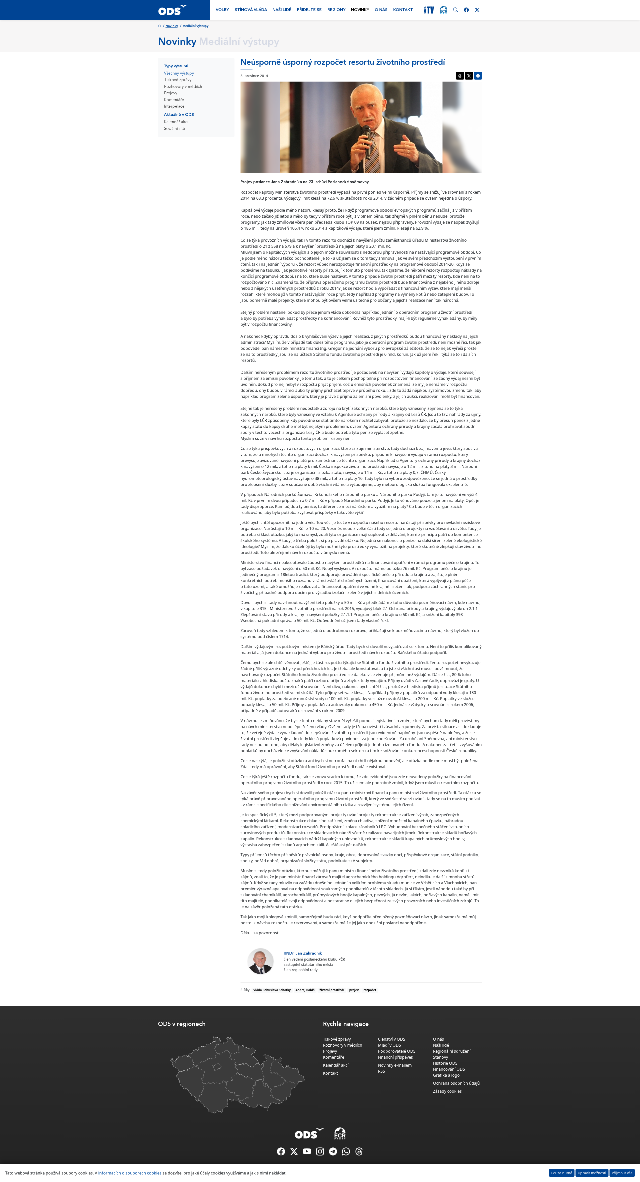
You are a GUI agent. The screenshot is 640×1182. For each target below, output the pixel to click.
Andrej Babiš (305, 990)
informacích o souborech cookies (130, 1173)
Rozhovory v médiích (183, 87)
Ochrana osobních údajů (456, 1083)
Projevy (170, 93)
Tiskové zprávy (178, 80)
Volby (222, 10)
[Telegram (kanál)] (333, 1153)
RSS (381, 1071)
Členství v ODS (391, 1039)
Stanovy (440, 1057)
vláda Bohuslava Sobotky (272, 990)
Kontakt (403, 10)
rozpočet (370, 990)
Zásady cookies (447, 1091)
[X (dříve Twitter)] (294, 1153)
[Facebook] (281, 1153)
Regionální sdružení (451, 1051)
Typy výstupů (176, 66)
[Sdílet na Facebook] (478, 76)
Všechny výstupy (179, 74)
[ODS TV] (307, 1153)
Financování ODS (449, 1069)
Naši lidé (282, 10)
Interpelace (174, 107)
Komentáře (174, 100)
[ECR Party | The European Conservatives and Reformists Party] (444, 10)
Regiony (337, 10)
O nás (381, 10)
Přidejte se (309, 10)
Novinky (360, 10)
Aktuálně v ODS (179, 115)
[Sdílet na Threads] (460, 76)
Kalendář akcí (176, 122)
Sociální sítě (174, 129)
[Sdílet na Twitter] (469, 76)
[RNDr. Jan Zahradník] (261, 961)
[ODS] (309, 1132)
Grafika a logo (446, 1075)
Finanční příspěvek (395, 1057)
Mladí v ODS (389, 1045)
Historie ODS (445, 1063)
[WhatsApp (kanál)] (346, 1153)
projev (354, 990)
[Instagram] (320, 1153)
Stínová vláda (251, 10)
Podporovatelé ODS (397, 1051)
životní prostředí (332, 990)
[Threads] (359, 1153)
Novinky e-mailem (395, 1065)
